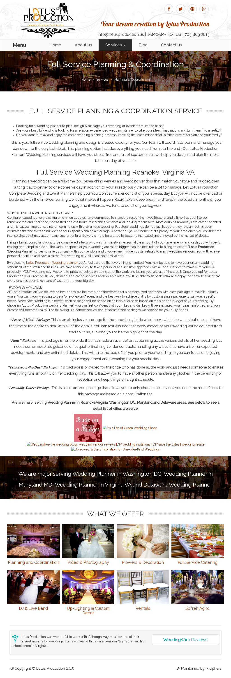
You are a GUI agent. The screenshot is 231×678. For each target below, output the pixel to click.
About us (83, 45)
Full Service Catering (197, 562)
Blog (143, 45)
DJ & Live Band (33, 608)
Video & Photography (88, 562)
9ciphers (214, 668)
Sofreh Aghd (197, 608)
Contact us (171, 45)
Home (55, 45)
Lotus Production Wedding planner (52, 262)
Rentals (143, 608)
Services (114, 45)
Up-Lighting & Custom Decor (88, 610)
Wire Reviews (185, 639)
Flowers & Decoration (143, 562)
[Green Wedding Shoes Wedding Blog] (130, 427)
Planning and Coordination (33, 562)
